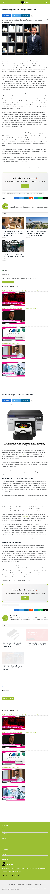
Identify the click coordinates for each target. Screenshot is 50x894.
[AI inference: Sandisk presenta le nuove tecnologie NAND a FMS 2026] (37, 635)
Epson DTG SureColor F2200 (12, 605)
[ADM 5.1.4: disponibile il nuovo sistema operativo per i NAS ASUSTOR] (13, 658)
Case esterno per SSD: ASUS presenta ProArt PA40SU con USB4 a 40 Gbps (12, 645)
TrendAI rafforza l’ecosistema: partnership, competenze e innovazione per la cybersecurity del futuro (22, 290)
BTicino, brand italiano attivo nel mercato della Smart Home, (15, 60)
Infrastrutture (4, 833)
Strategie (4, 831)
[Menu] (4, 2)
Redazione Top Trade (8, 12)
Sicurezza (4, 836)
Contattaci (4, 847)
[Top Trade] (25, 2)
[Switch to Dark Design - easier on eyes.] (44, 2)
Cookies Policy (5, 849)
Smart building (19, 193)
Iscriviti (25, 185)
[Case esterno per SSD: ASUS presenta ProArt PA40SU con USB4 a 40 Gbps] (13, 635)
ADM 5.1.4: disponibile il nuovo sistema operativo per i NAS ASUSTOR (13, 668)
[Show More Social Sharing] (32, 15)
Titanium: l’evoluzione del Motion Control (10, 343)
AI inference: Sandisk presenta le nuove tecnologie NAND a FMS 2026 (37, 645)
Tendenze (4, 838)
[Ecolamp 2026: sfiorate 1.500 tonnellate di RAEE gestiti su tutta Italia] (13, 246)
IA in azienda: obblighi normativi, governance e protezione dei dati (15, 360)
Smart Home (26, 193)
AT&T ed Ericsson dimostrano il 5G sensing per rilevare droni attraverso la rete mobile (36, 233)
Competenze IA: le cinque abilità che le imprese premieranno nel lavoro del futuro (13, 233)
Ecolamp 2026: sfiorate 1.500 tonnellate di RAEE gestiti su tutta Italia (13, 256)
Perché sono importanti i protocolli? (9, 325)
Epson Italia (25, 516)
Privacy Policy (4, 851)
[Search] (46, 2)
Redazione (4, 854)
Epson (22, 454)
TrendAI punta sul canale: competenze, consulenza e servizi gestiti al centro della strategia (20, 308)
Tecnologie (4, 828)
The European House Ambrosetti (36, 193)
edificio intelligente (11, 193)
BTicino (22, 93)
